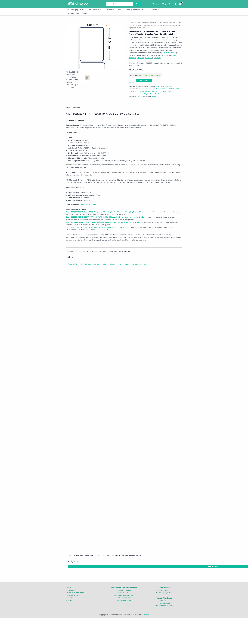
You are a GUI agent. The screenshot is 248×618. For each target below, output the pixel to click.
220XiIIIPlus (146, 91)
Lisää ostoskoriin (144, 80)
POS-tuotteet (153, 10)
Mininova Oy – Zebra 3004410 (92, 204)
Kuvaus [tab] (68, 107)
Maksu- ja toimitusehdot (75, 593)
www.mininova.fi (170, 53)
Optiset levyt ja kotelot (75, 10)
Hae (137, 4)
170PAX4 (171, 89)
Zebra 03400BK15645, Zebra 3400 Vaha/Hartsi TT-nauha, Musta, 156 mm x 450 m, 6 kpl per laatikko (104, 212)
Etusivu (131, 23)
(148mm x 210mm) (149, 89)
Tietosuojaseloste (72, 595)
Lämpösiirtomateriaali (136, 94)
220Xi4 (139, 91)
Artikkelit (69, 600)
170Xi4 (176, 89)
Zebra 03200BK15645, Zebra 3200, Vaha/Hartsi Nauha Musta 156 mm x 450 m (96, 227)
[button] (85, 10)
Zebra (152, 94)
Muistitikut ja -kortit (113, 10)
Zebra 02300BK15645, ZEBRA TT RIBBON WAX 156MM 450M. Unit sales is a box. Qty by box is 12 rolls (105, 217)
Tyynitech (145, 615)
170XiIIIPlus (132, 91)
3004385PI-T (155, 91)
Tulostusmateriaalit (151, 23)
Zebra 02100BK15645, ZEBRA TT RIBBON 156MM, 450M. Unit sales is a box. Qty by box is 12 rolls (103, 222)
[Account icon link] (176, 4)
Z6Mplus (146, 94)
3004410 (163, 91)
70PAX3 (169, 91)
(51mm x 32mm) (161, 89)
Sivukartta (69, 598)
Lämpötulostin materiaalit (167, 23)
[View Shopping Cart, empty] (180, 4)
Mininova (174, 55)
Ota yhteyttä (166, 4)
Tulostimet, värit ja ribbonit (77, 14)
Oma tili (68, 588)
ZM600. (157, 94)
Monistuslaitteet (95, 10)
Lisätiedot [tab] (76, 107)
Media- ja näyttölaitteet (134, 10)
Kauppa (156, 4)
